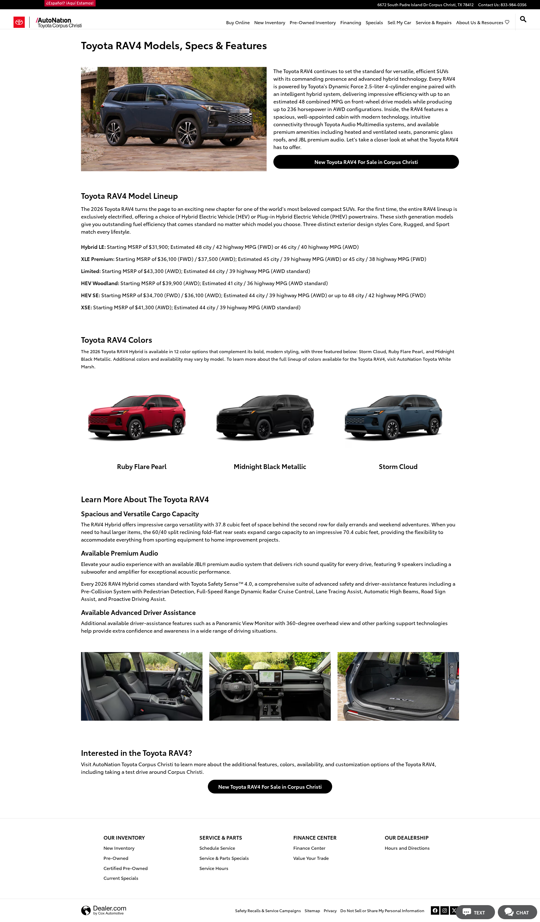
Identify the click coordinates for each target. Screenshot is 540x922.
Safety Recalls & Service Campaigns (268, 910)
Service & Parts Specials (224, 858)
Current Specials (121, 877)
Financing (350, 22)
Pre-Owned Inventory (313, 22)
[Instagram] (444, 910)
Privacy (330, 910)
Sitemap (312, 910)
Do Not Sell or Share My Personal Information (382, 910)
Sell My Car (399, 22)
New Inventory (269, 22)
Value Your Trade (311, 858)
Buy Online (238, 22)
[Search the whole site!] (523, 19)
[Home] (22, 22)
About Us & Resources (479, 22)
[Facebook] (435, 910)
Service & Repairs (434, 22)
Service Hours (213, 868)
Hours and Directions (407, 847)
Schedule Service (217, 847)
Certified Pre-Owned (126, 868)
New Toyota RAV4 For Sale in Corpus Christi (366, 161)
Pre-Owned (116, 858)
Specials (374, 22)
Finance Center (309, 847)
